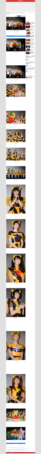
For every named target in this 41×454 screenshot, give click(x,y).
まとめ (24, 449)
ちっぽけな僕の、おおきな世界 (23, 450)
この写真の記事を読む (16, 443)
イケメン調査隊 (17, 449)
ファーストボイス (19, 450)
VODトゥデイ (10, 451)
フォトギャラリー (8, 13)
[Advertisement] (20, 7)
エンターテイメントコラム (21, 449)
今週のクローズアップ (13, 449)
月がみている (10, 450)
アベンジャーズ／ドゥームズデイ (14, 450)
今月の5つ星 (10, 449)
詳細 (34, 72)
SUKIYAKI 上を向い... (28, 450)
